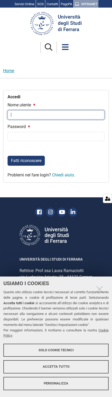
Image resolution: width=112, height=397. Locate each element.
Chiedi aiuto (63, 174)
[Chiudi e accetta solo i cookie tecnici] (99, 289)
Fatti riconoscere (26, 160)
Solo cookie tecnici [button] (56, 350)
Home (8, 70)
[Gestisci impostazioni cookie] (107, 198)
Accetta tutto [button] (56, 367)
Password (17, 126)
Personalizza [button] (56, 383)
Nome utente (20, 104)
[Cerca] (49, 47)
